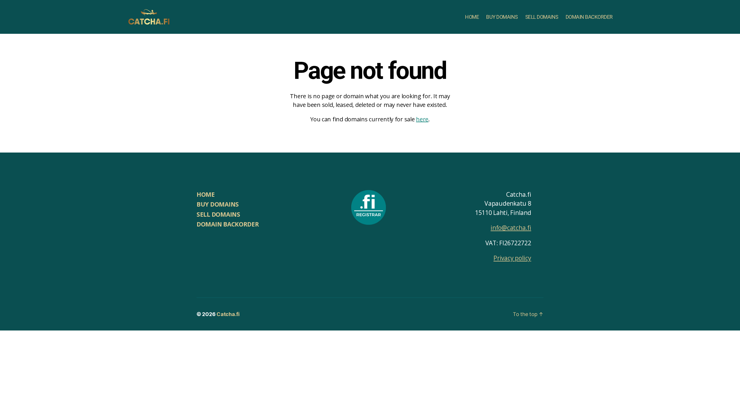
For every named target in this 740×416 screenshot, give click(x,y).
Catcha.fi (228, 314)
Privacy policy (512, 258)
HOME (472, 17)
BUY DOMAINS (502, 17)
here (422, 119)
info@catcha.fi (511, 228)
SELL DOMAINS (541, 17)
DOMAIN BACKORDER (589, 17)
